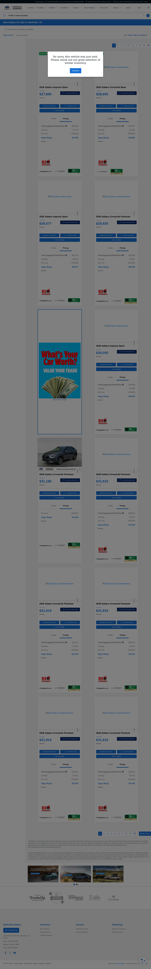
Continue (75, 71)
